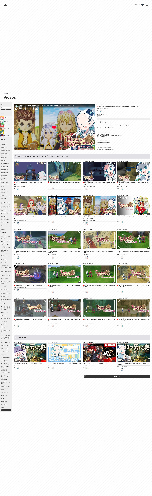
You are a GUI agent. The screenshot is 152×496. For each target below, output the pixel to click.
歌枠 (4, 378)
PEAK (7, 213)
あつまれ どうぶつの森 (7, 247)
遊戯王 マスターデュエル (4, 392)
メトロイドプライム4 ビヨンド (5, 348)
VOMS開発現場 (3, 246)
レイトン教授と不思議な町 (4, 361)
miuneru (101, 111)
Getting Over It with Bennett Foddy (5, 185)
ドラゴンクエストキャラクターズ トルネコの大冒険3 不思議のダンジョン (5, 307)
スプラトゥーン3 (3, 279)
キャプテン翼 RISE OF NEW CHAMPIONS (4, 266)
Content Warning (3, 160)
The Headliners (8, 240)
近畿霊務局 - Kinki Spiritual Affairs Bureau (6, 383)
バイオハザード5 (3, 314)
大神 (5, 367)
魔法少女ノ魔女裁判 (4, 399)
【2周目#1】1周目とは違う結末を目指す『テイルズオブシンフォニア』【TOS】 (134, 217)
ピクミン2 (2, 318)
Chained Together (3, 158)
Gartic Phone (3, 182)
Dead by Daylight (3, 164)
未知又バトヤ (6, 135)
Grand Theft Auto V (4, 189)
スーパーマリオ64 (3, 286)
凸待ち (2, 366)
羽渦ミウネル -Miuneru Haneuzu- (104, 108)
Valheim (9, 243)
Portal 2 (2, 221)
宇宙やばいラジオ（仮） (4, 369)
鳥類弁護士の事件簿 (4, 401)
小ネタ (2, 373)
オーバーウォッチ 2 (3, 263)
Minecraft (2, 207)
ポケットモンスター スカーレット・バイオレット (5, 333)
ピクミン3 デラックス (7, 318)
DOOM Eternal (3, 170)
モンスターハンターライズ (4, 349)
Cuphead (7, 163)
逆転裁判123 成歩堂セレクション (5, 386)
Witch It (8, 246)
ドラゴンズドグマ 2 (3, 311)
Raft (1, 224)
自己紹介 (2, 381)
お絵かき (2, 249)
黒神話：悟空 (3, 402)
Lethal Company (3, 198)
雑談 (8, 396)
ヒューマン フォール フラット (4, 317)
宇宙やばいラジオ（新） (4, 370)
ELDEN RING (6, 172)
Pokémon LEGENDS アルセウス (5, 219)
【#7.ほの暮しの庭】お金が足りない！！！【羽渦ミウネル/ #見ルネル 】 (29, 363)
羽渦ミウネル (6, 121)
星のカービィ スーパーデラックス (5, 375)
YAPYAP (2, 247)
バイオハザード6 (3, 315)
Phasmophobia (3, 215)
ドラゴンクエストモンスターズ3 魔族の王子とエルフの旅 (6, 309)
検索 (6, 109)
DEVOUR (2, 167)
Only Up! (6, 210)
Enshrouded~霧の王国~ (4, 175)
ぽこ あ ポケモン (3, 255)
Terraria (9, 236)
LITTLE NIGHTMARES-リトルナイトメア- (5, 203)
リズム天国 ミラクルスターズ (4, 358)
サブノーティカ (8, 275)
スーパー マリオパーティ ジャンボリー (6, 281)
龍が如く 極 (7, 402)
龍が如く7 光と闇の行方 (4, 405)
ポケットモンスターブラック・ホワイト (6, 342)
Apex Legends (3, 150)
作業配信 (9, 364)
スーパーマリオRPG (3, 288)
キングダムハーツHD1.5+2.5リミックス (6, 268)
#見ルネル (117, 376)
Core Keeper (3, 163)
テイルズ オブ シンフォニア (4, 301)
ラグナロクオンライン (4, 357)
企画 (6, 364)
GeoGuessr (7, 182)
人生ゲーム (2, 364)
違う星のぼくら (3, 393)
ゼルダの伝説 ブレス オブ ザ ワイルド (6, 293)
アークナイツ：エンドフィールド (5, 260)
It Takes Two (3, 192)
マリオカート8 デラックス (4, 343)
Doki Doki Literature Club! (4, 169)
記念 (5, 381)
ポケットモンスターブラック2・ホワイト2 (6, 340)
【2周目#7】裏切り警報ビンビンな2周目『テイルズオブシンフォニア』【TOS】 (65, 182)
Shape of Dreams (3, 229)
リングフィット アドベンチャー (5, 360)
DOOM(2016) (8, 170)
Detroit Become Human (4, 166)
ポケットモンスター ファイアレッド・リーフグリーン (6, 336)
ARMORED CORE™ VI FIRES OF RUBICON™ (5, 155)
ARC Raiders (8, 150)
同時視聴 (2, 367)
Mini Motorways (7, 207)
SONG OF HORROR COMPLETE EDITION (5, 234)
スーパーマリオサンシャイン (4, 289)
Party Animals (3, 213)
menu (147, 5)
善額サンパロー (6, 128)
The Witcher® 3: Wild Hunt (4, 241)
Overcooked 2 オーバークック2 (5, 212)
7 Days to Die (3, 144)
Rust (7, 224)
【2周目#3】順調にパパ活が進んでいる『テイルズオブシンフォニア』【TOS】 (65, 217)
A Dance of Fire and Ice (4, 147)
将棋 (9, 372)
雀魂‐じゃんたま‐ (3, 396)
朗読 (2, 378)
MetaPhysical (8, 206)
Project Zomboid (3, 222)
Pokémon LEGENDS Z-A (4, 218)
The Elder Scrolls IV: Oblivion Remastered (5, 238)
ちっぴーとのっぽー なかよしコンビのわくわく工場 (5, 251)
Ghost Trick (3, 186)
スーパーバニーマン (3, 285)
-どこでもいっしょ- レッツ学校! (5, 143)
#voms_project (134, 4)
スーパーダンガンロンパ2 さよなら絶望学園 (5, 283)
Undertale (5, 243)
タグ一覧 (6, 409)
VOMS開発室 (7, 244)
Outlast (9, 210)
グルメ (7, 273)
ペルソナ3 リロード (3, 324)
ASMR (2, 157)
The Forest (2, 240)
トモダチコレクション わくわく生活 (5, 304)
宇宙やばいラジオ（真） (4, 372)
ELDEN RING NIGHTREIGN (4, 173)
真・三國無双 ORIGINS (4, 379)
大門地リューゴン (7, 124)
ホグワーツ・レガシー (4, 327)
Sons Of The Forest (3, 236)
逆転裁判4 (2, 389)
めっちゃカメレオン (3, 259)
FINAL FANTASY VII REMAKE (5, 181)
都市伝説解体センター (4, 395)
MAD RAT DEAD (3, 206)
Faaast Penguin (3, 178)
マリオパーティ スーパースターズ (5, 345)
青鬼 (2, 398)
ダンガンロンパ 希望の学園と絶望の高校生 (6, 300)
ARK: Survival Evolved (4, 153)
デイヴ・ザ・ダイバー (3, 303)
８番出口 (2, 407)
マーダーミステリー (3, 346)
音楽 (4, 398)
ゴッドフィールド (3, 275)
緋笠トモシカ (6, 117)
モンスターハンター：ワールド (5, 352)
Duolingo (2, 172)
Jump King (2, 195)
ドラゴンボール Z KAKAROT (4, 312)
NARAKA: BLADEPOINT (4, 209)
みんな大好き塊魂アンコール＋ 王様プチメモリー (6, 257)
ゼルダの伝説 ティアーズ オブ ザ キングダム (6, 291)
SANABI (2, 225)
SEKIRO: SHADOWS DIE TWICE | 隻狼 (6, 227)
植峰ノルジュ (6, 132)
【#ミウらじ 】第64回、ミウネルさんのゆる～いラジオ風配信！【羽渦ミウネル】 (65, 363)
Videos (6, 93)
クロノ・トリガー (3, 273)
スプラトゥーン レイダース (4, 278)
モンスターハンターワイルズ (5, 351)
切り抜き (5, 366)
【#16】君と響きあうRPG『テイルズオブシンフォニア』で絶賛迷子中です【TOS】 (30, 285)
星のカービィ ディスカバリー (4, 376)
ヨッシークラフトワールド (4, 354)
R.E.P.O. (8, 222)
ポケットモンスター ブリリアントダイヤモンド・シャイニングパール (5, 338)
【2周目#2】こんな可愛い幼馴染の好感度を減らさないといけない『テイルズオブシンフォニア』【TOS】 (118, 106)
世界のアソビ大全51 (4, 363)
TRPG (2, 243)
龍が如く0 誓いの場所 (4, 404)
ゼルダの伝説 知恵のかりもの (5, 296)
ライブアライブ (3, 355)
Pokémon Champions (4, 216)
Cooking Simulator (3, 161)
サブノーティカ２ (3, 276)
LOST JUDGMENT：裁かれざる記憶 (6, 204)
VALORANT (2, 244)
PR (5, 221)
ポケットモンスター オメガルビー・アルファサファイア (6, 331)
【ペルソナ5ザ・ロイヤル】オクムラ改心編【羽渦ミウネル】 (95, 363)
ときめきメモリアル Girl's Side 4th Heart (5, 253)
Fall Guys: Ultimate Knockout (5, 179)
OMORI (2, 210)
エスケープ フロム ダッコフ (4, 262)
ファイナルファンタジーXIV (4, 321)
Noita (9, 209)
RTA (4, 224)
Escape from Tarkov (4, 176)
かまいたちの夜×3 (7, 249)
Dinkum (6, 167)
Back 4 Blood (6, 157)
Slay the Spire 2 (3, 232)
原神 (8, 366)
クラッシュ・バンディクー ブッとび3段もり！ (6, 272)
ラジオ (9, 357)
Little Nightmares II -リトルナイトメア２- (6, 200)
